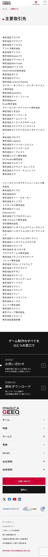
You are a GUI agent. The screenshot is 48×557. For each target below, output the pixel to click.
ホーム (5, 9)
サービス (7, 436)
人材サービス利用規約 (11, 530)
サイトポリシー (8, 522)
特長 (5, 428)
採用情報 (7, 469)
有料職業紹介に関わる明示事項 (14, 543)
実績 (5, 444)
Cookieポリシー (9, 526)
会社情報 (7, 461)
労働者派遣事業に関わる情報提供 (15, 539)
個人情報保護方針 (9, 535)
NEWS (6, 453)
